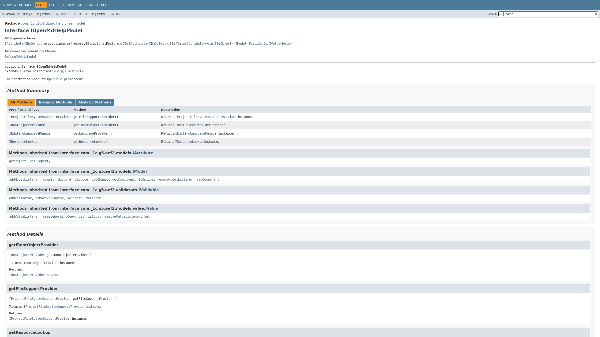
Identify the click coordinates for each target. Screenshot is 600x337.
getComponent (123, 179)
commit (48, 179)
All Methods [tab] (21, 102)
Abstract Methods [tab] (94, 102)
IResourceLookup (23, 141)
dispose (81, 179)
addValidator (20, 198)
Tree (61, 5)
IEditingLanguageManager (30, 133)
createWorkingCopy (59, 216)
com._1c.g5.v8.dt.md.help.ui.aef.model (53, 23)
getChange (100, 179)
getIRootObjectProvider (94, 125)
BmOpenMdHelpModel (21, 57)
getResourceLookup (89, 141)
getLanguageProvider (91, 133)
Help (104, 5)
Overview (8, 5)
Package (25, 5)
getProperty (40, 161)
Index (93, 5)
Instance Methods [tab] (55, 102)
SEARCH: (491, 14)
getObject (17, 161)
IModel (241, 43)
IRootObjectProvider (27, 125)
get (81, 216)
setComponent (208, 179)
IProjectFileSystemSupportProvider (40, 117)
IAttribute (14, 43)
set (147, 216)
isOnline (146, 179)
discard (64, 179)
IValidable (257, 43)
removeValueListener (122, 216)
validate (74, 198)
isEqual (94, 216)
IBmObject (33, 43)
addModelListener (24, 179)
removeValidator (49, 198)
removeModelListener (175, 179)
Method (62, 14)
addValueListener (24, 216)
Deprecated (77, 5)
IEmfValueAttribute (186, 43)
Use (52, 5)
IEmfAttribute (135, 43)
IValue (274, 43)
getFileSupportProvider (94, 117)
